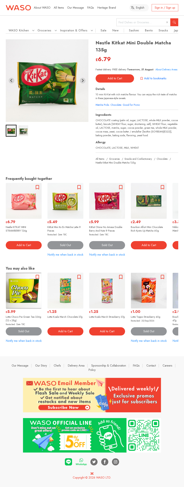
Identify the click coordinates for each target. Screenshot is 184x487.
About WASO (42, 8)
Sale (104, 30)
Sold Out (65, 245)
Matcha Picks (102, 105)
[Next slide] (83, 80)
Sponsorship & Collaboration (108, 365)
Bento (149, 30)
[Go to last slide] (11, 80)
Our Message (75, 8)
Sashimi (134, 30)
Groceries (114, 159)
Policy (92, 370)
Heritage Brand (106, 8)
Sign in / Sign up (165, 8)
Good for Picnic (131, 105)
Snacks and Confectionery (138, 159)
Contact (151, 365)
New (115, 30)
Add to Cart (115, 78)
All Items (59, 8)
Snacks (163, 30)
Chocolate (116, 105)
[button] (11, 131)
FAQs (90, 8)
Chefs (57, 365)
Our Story (41, 365)
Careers (167, 365)
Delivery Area (76, 365)
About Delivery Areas (166, 69)
